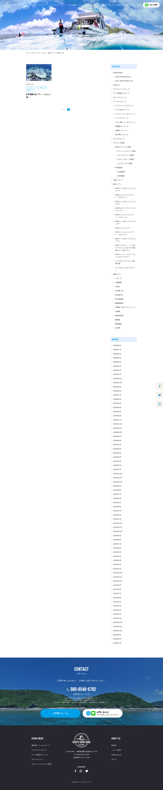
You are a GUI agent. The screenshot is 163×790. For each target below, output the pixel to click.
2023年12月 (117, 473)
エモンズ (118, 278)
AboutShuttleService (123, 77)
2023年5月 (117, 502)
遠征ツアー (30, 90)
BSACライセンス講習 (123, 147)
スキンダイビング (119, 97)
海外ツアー (117, 184)
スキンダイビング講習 (126, 155)
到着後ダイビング (121, 126)
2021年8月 (117, 589)
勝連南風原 (119, 303)
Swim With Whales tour (124, 81)
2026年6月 (117, 354)
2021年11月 (117, 577)
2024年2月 (117, 465)
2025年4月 (117, 407)
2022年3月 (117, 560)
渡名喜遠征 (119, 315)
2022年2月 (117, 564)
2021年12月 (117, 573)
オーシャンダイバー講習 (127, 151)
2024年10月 (117, 432)
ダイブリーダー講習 (125, 163)
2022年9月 (117, 536)
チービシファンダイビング (125, 114)
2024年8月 (117, 440)
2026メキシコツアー (123, 228)
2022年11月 (117, 527)
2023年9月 (117, 486)
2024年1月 (117, 469)
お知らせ (116, 85)
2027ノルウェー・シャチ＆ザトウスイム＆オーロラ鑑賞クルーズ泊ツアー (125, 247)
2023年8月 (117, 490)
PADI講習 (118, 167)
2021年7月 (117, 593)
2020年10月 (117, 631)
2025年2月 (117, 416)
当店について (118, 180)
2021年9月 (117, 585)
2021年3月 (117, 610)
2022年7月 (117, 544)
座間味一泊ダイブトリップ (125, 307)
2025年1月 (117, 420)
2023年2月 (117, 515)
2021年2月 (117, 614)
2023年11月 (117, 478)
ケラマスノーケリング (121, 89)
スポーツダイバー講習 (126, 159)
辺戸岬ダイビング (121, 134)
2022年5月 (117, 552)
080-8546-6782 (83, 689)
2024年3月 (117, 461)
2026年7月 (117, 349)
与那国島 (118, 282)
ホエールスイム (92, 5)
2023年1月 (117, 519)
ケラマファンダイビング (124, 105)
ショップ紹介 (136, 5)
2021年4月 (117, 606)
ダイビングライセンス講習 (111, 5)
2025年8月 (117, 391)
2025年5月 (117, 403)
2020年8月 (117, 639)
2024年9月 (117, 436)
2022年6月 (117, 548)
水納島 (117, 311)
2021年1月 (117, 618)
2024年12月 (117, 424)
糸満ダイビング (121, 130)
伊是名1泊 (119, 295)
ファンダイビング (32, 87)
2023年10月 (117, 482)
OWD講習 (121, 176)
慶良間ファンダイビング (38, 5)
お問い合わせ (116, 755)
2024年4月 (117, 457)
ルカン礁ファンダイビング (125, 122)
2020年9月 (117, 635)
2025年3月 (117, 411)
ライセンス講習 (119, 143)
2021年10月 (117, 581)
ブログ (113, 759)
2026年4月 (117, 362)
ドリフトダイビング (57, 5)
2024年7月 (117, 445)
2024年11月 (117, 428)
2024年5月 (117, 453)
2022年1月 (117, 569)
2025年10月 (117, 383)
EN (18, 5)
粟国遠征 (118, 324)
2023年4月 (117, 507)
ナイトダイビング (121, 118)
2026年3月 (117, 366)
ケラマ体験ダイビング (76, 5)
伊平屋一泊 (43, 87)
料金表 (126, 5)
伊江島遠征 (119, 299)
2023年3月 (117, 511)
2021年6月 (117, 598)
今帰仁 (117, 286)
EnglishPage (118, 72)
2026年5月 (117, 358)
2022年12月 (117, 523)
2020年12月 (117, 622)
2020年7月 (117, 643)
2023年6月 (117, 498)
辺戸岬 (117, 328)
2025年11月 (117, 378)
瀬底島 (117, 320)
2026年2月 (117, 370)
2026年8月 (117, 345)
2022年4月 (117, 556)
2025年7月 (117, 395)
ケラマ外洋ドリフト (122, 110)
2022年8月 (117, 540)
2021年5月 (117, 602)
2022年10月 (117, 531)
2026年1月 (117, 374)
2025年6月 (117, 399)
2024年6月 (117, 449)
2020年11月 (117, 626)
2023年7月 (117, 494)
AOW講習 (121, 172)
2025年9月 (117, 387)
